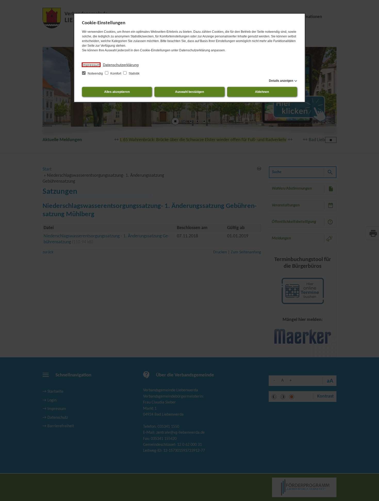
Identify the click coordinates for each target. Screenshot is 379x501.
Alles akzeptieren (117, 92)
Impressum (91, 65)
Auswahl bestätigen (189, 92)
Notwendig (95, 73)
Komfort (116, 73)
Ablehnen (262, 92)
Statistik (133, 73)
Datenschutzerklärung (121, 65)
